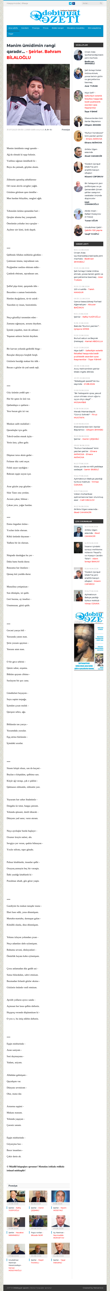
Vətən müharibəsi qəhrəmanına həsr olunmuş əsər (88, 497)
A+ (48, 129)
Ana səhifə (13, 28)
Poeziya (35, 28)
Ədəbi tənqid (57, 28)
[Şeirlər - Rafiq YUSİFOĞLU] (16, 1198)
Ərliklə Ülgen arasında (91, 151)
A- (51, 129)
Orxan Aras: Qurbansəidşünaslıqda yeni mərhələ (94, 55)
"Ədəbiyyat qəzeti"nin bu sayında (86, 382)
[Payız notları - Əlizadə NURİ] (38, 1222)
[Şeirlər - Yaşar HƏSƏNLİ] (60, 1250)
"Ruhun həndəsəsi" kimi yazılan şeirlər (94, 136)
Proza (45, 28)
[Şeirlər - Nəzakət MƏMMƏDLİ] (16, 1222)
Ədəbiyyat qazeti (21, 1288)
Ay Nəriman (59, 1235)
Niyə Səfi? (93, 100)
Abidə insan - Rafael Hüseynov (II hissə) (93, 214)
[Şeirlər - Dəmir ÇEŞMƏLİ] (38, 1198)
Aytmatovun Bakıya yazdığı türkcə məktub (88, 481)
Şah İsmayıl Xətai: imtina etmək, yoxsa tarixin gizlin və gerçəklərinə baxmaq (94, 76)
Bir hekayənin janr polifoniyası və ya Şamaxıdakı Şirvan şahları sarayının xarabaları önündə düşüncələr (94, 191)
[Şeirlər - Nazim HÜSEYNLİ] (60, 1198)
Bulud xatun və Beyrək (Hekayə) (88, 340)
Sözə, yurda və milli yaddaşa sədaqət (88, 468)
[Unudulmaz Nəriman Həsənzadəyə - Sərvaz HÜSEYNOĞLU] (16, 1250)
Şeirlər (87, 317)
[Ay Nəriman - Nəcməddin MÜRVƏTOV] (60, 1222)
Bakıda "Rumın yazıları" (87, 327)
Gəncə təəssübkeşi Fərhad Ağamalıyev (87, 304)
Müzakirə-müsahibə (75, 28)
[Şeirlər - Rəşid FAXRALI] (38, 1250)
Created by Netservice (93, 1288)
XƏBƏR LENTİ (82, 244)
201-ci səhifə (84, 291)
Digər (10, 34)
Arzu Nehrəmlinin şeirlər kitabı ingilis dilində (87, 370)
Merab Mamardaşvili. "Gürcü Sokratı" (85, 414)
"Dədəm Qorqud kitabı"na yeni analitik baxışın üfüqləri (92, 168)
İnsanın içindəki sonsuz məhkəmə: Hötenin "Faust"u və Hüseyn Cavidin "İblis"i (94, 554)
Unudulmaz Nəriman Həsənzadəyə (15, 1265)
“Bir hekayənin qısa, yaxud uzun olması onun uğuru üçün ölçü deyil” (87, 398)
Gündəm (25, 28)
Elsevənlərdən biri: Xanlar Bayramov (94, 120)
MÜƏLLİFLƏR (82, 45)
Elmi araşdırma (94, 28)
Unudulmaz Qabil (94, 229)
